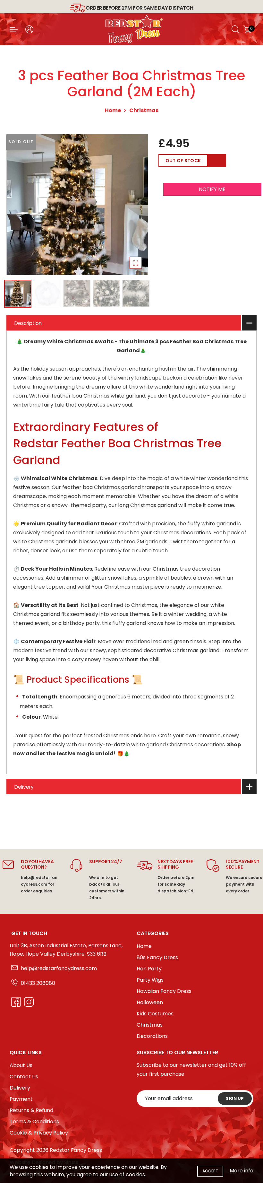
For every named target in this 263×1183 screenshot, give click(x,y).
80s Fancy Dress (157, 957)
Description (28, 323)
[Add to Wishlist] (217, 160)
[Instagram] (27, 1002)
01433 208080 (38, 983)
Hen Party (149, 968)
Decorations (152, 1036)
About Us (21, 1065)
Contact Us (24, 1076)
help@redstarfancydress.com (59, 968)
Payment (21, 1099)
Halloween (150, 1002)
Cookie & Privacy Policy (39, 1132)
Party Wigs (150, 980)
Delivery (24, 787)
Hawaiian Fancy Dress (164, 991)
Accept (210, 1171)
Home (113, 110)
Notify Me (212, 189)
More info (241, 1170)
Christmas (143, 110)
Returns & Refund (31, 1110)
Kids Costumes (155, 1013)
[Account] (29, 29)
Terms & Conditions (34, 1121)
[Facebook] (14, 1002)
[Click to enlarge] (136, 263)
